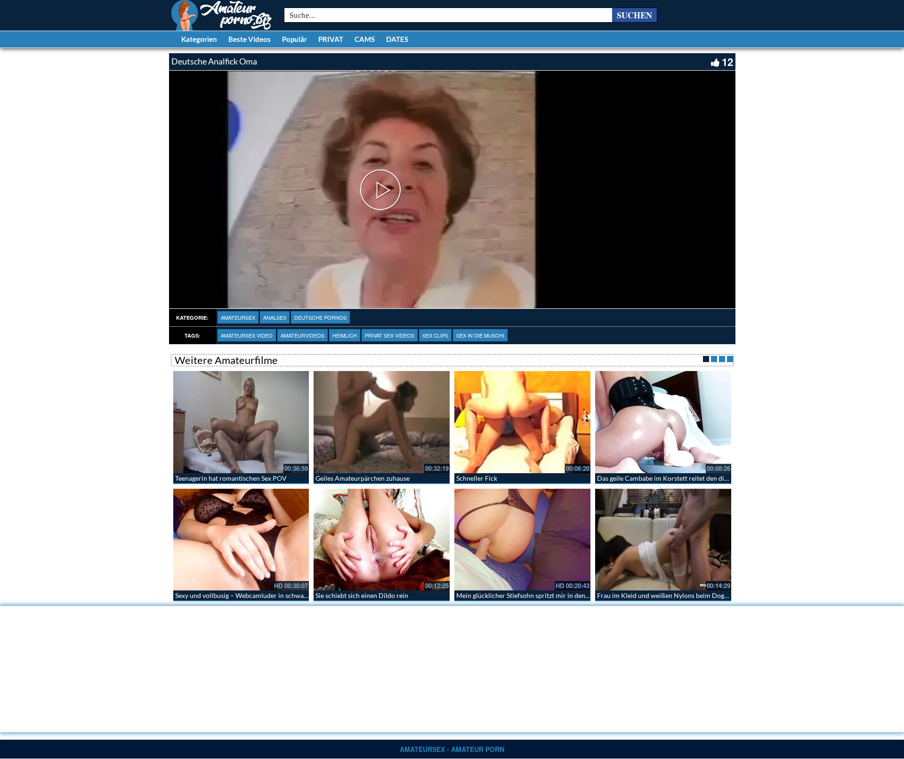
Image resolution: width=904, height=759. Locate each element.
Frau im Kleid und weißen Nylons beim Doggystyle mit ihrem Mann (695, 595)
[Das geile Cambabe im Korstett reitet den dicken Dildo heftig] (663, 422)
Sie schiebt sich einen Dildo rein (361, 595)
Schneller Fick (476, 478)
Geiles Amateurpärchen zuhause (362, 478)
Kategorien (199, 39)
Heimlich (344, 335)
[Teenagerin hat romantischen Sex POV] (241, 422)
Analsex (274, 317)
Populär (294, 39)
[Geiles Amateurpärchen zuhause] (382, 422)
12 (727, 62)
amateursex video (247, 335)
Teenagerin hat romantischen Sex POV (231, 478)
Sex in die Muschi (480, 335)
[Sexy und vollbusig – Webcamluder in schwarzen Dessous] (241, 540)
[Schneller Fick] (522, 422)
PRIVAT (330, 39)
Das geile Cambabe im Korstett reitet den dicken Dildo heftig (685, 478)
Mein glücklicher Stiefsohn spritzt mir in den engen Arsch (539, 595)
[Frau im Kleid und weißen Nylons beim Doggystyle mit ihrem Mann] (663, 540)
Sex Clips (435, 335)
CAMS (365, 39)
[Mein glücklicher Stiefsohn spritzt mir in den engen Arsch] (522, 540)
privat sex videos (389, 335)
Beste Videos (249, 39)
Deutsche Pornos (320, 317)
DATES (397, 39)
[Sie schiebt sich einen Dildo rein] (382, 540)
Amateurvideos (302, 335)
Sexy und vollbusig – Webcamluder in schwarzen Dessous (258, 595)
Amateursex (238, 317)
